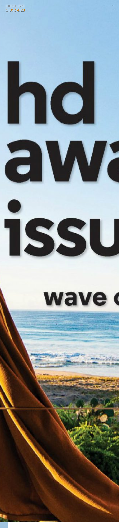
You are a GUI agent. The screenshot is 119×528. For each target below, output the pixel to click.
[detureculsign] (15, 8)
